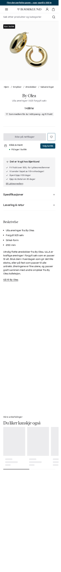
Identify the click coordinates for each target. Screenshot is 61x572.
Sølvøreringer (47, 87)
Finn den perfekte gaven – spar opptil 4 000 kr (29, 2)
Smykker (17, 87)
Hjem (6, 87)
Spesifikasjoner (13, 195)
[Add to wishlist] (51, 137)
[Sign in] (47, 9)
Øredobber (31, 87)
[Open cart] (53, 9)
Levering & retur (13, 205)
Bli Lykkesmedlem (14, 183)
